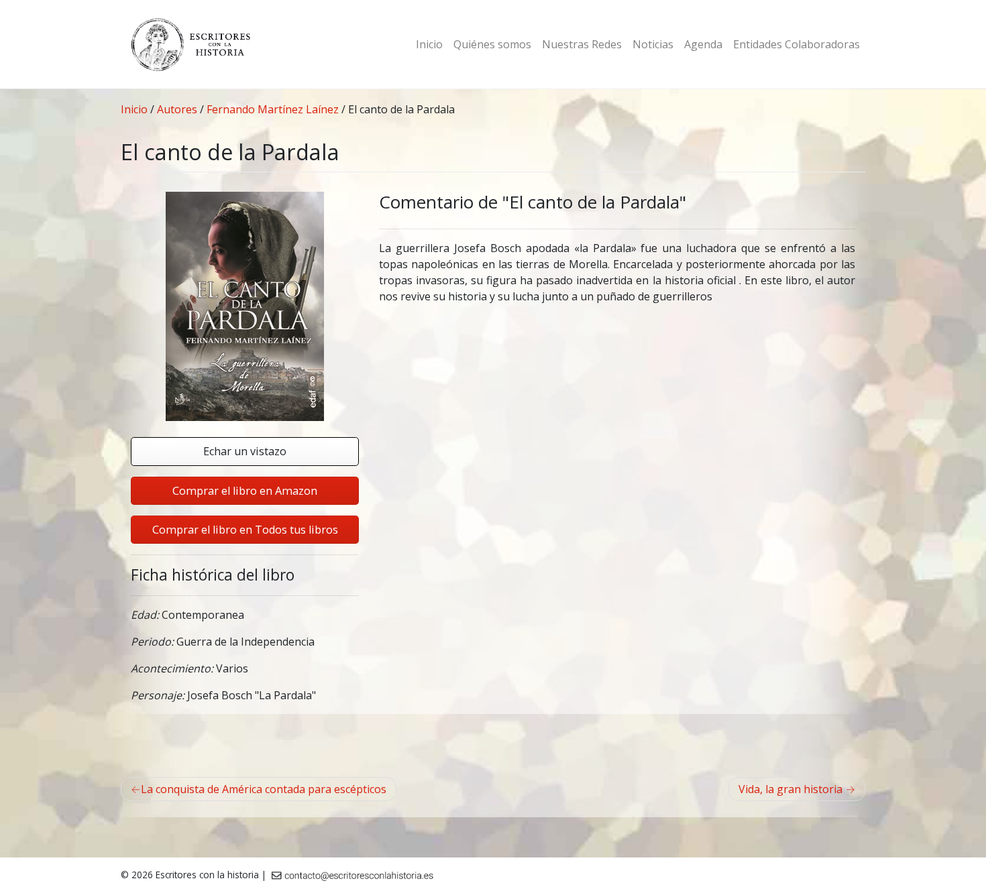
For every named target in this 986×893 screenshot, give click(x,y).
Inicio (429, 44)
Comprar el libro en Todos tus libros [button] (245, 529)
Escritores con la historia (207, 874)
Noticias (653, 44)
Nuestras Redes (582, 44)
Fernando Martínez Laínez (273, 109)
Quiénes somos (492, 44)
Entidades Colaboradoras (796, 44)
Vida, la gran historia (790, 789)
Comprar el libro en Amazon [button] (244, 490)
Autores (177, 109)
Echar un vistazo (244, 451)
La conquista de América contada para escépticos (263, 789)
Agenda (703, 44)
